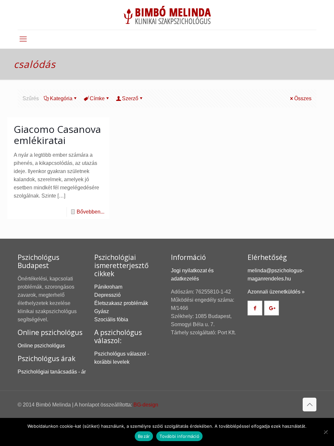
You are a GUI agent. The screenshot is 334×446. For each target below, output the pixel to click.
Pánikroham (108, 287)
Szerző (130, 98)
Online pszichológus (41, 345)
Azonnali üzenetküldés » (276, 292)
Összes (302, 98)
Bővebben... (90, 212)
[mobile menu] (23, 39)
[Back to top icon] (309, 404)
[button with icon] (255, 308)
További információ (179, 436)
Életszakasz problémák (121, 303)
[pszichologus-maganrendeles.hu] (167, 15)
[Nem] (326, 432)
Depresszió (107, 295)
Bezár (144, 436)
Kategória (61, 98)
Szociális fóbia (111, 319)
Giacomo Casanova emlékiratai (57, 134)
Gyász (101, 311)
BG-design (145, 404)
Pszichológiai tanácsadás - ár (52, 371)
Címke (97, 98)
